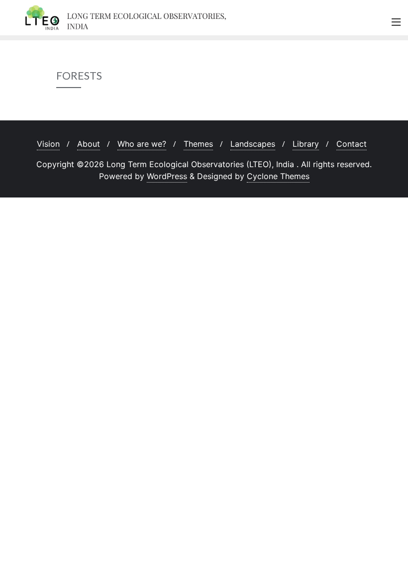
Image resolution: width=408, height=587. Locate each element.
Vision (48, 144)
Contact (351, 144)
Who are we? (141, 144)
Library (306, 144)
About (88, 144)
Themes (198, 144)
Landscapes (252, 144)
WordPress (167, 176)
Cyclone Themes (278, 176)
